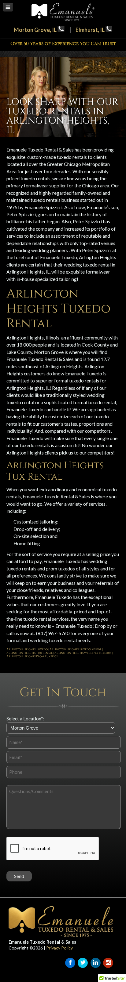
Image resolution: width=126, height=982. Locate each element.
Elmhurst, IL (91, 29)
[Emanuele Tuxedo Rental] (62, 19)
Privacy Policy (59, 947)
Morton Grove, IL (35, 29)
